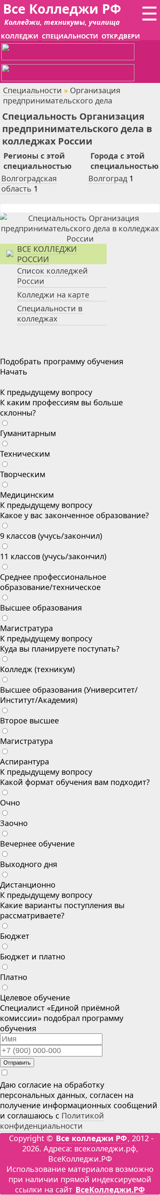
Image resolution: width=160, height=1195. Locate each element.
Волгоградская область (29, 183)
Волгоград (107, 178)
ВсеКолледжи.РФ (110, 1189)
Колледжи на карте (53, 294)
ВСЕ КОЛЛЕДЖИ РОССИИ (47, 254)
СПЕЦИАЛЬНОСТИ (70, 36)
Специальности (32, 90)
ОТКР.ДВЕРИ (121, 36)
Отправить (17, 1062)
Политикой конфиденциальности (52, 1120)
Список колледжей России (52, 276)
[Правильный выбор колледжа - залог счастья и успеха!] (80, 238)
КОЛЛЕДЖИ (19, 36)
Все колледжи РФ (91, 1138)
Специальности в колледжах (49, 313)
